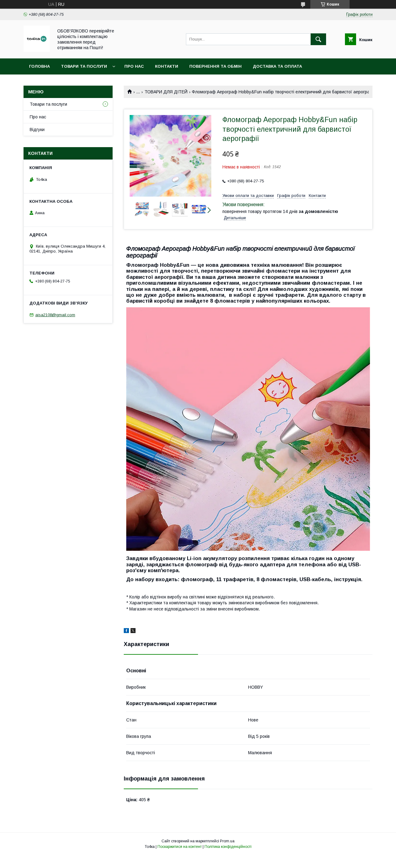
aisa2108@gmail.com (55, 315)
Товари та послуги (84, 66)
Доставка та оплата (277, 66)
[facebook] (126, 631)
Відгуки (37, 129)
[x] (133, 631)
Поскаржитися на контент (179, 846)
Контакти (166, 66)
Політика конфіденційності (228, 846)
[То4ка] (37, 50)
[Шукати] (318, 39)
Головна (39, 66)
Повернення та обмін (215, 66)
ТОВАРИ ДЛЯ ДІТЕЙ (165, 91)
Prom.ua (227, 841)
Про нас (134, 66)
